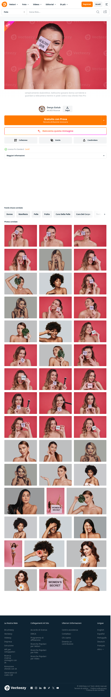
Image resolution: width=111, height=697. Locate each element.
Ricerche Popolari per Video (38, 656)
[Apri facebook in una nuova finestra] (32, 686)
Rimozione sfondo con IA (10, 666)
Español (98, 632)
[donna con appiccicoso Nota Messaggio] (90, 258)
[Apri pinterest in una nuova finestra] (45, 686)
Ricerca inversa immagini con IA (10, 657)
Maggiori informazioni (16, 154)
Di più (63, 4)
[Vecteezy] (4, 4)
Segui (67, 110)
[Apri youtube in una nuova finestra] (58, 686)
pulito (47, 213)
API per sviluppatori (9, 649)
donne (9, 213)
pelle (36, 213)
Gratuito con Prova (55, 120)
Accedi (98, 4)
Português (100, 636)
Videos (36, 4)
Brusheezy (9, 628)
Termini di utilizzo (79, 687)
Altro (97, 648)
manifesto (23, 213)
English (98, 628)
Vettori (12, 4)
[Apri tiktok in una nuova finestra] (49, 686)
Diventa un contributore (67, 641)
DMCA (33, 632)
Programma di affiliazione (37, 637)
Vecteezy (8, 632)
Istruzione (9, 644)
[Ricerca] (97, 11)
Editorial (50, 4)
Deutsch (99, 640)
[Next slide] (100, 213)
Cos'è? (27, 149)
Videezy (7, 636)
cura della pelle (63, 213)
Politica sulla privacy (97, 687)
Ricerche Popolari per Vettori (38, 643)
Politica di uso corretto (93, 688)
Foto (24, 4)
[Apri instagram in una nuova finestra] (36, 686)
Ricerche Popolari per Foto (38, 649)
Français (99, 644)
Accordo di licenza (39, 628)
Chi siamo (66, 636)
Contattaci (66, 632)
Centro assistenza (70, 628)
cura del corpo (83, 213)
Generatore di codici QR (10, 672)
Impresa (8, 640)
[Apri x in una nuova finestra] (53, 686)
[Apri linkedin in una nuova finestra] (40, 686)
